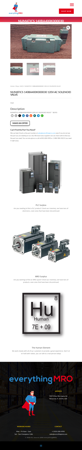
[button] (68, 28)
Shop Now (66, 11)
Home (12, 86)
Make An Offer (20, 123)
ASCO (21, 86)
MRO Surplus (41, 276)
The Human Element (41, 347)
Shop (17, 86)
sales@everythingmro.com (46, 133)
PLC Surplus (41, 205)
